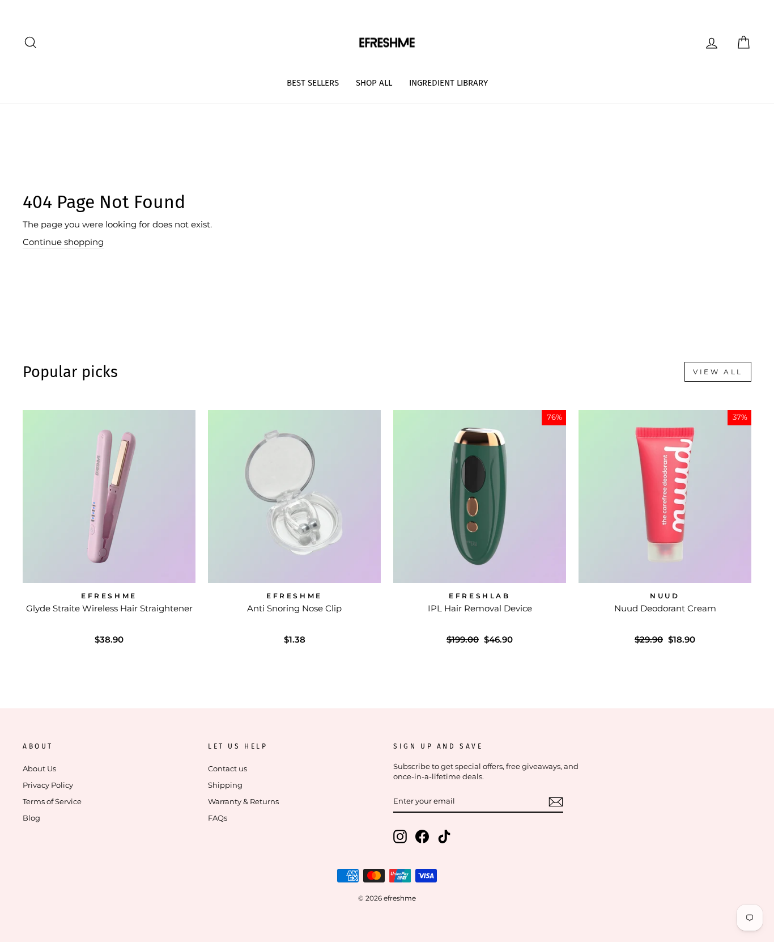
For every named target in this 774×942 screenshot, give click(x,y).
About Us (39, 768)
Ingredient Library (448, 83)
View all (718, 371)
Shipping (225, 785)
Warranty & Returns (243, 801)
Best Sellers (313, 83)
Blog (31, 818)
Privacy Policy (48, 785)
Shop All (374, 83)
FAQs (217, 818)
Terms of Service (52, 801)
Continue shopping (63, 241)
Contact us (227, 768)
